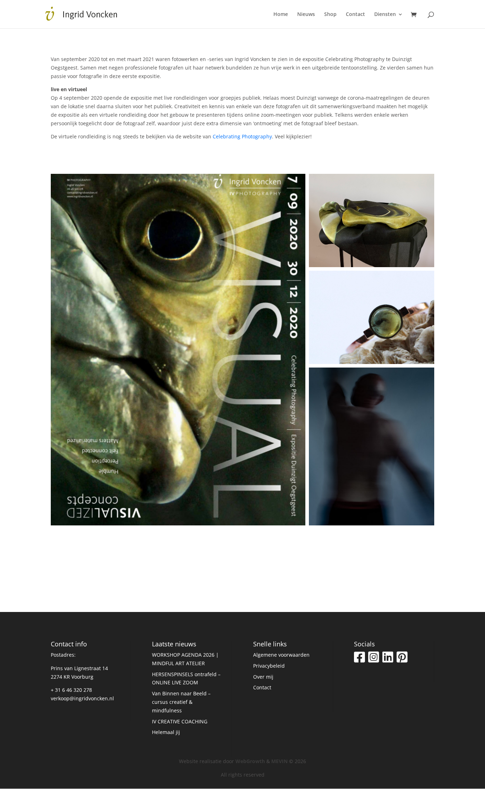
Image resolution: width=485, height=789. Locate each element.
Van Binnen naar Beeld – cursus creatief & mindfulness (181, 702)
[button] (178, 349)
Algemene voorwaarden (281, 654)
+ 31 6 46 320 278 (71, 689)
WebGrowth (250, 761)
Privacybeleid (269, 665)
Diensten (385, 14)
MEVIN (279, 761)
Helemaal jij (166, 732)
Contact (355, 14)
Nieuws (306, 14)
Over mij (263, 676)
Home (280, 14)
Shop (330, 14)
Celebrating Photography (242, 136)
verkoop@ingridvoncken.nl (82, 698)
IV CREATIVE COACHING (179, 721)
